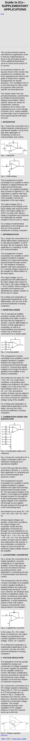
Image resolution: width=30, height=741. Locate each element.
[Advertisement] (15, 31)
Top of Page (4, 735)
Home (2, 14)
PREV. (3, 739)
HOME (24, 739)
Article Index (16, 739)
